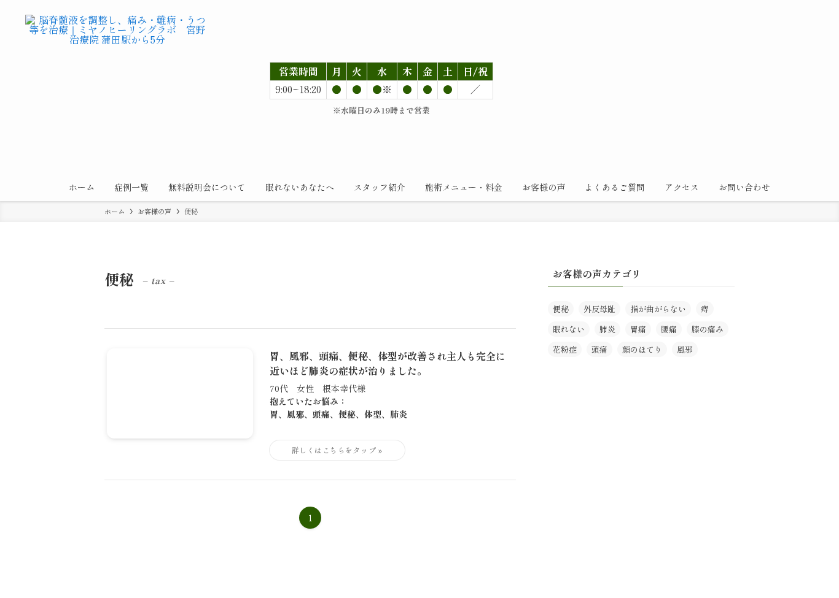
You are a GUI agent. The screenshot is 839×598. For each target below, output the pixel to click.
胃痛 (638, 329)
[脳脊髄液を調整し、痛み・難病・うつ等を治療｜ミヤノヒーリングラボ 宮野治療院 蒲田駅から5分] (117, 41)
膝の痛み (708, 329)
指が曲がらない (658, 309)
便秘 (561, 309)
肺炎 (607, 329)
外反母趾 (599, 309)
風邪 (685, 349)
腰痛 (669, 329)
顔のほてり (642, 349)
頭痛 (599, 349)
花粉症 (565, 349)
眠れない (569, 329)
